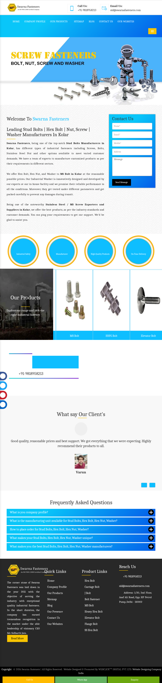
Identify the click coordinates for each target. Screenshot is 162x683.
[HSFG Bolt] (109, 300)
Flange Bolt (91, 621)
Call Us (29, 679)
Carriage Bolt (92, 584)
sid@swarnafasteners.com (125, 10)
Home (16, 21)
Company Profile (34, 21)
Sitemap (79, 21)
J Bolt (87, 591)
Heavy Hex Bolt (93, 609)
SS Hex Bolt (91, 628)
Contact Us (106, 21)
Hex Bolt (89, 578)
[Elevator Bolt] (146, 300)
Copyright (7, 667)
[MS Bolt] (72, 300)
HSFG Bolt (109, 336)
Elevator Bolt (145, 336)
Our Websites (126, 21)
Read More (17, 636)
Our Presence (55, 609)
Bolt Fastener (92, 597)
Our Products (58, 21)
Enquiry (134, 679)
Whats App (82, 679)
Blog (91, 21)
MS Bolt (71, 336)
